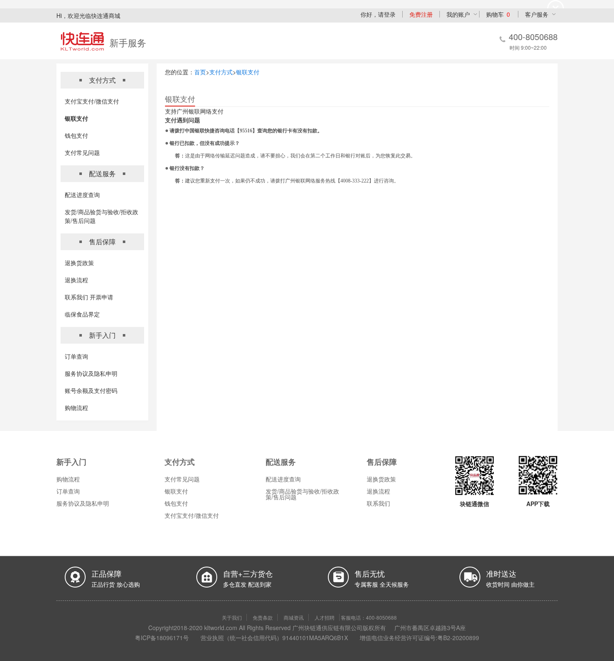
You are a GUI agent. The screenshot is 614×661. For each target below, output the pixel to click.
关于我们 (232, 617)
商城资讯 (294, 617)
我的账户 (458, 14)
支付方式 (221, 72)
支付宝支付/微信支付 (92, 101)
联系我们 (378, 503)
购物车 (498, 14)
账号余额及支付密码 (91, 390)
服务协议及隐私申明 (91, 373)
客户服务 (536, 14)
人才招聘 (325, 617)
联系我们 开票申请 (89, 297)
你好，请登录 (378, 14)
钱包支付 (76, 135)
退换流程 (76, 280)
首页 (200, 72)
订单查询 (76, 356)
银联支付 (76, 118)
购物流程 (76, 407)
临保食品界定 (82, 314)
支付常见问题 (82, 152)
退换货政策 (79, 262)
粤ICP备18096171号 (162, 637)
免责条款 (263, 617)
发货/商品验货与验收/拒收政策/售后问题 (302, 494)
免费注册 (421, 14)
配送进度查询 (82, 194)
